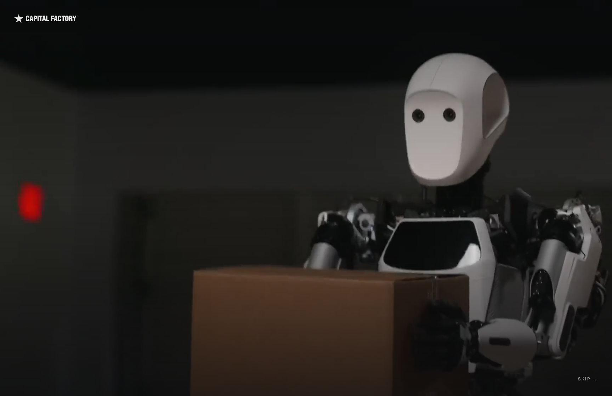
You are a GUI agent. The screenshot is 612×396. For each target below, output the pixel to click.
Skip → (588, 378)
